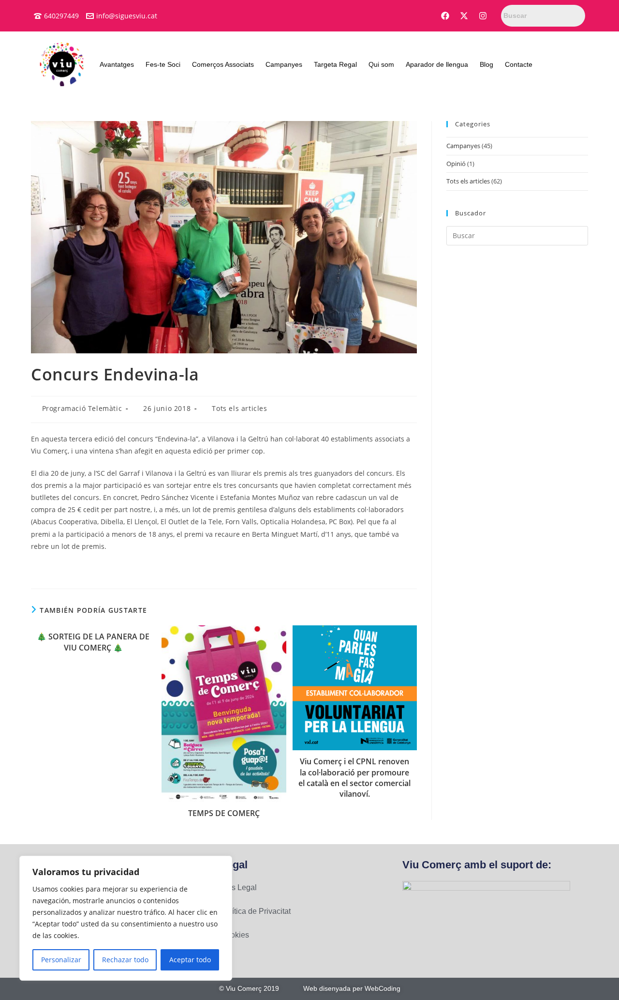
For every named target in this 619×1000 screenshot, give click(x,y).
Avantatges (117, 64)
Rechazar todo (125, 959)
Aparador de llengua (437, 64)
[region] (125, 918)
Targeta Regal (335, 64)
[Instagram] (483, 16)
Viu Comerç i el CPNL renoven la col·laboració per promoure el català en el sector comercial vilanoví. (354, 777)
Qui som (381, 64)
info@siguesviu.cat (126, 15)
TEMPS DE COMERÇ (224, 813)
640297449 (61, 15)
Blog (486, 64)
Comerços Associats (223, 64)
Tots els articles (239, 408)
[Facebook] (445, 16)
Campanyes (283, 64)
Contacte (518, 64)
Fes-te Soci (163, 64)
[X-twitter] (464, 16)
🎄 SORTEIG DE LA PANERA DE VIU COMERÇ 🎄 (93, 641)
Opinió (456, 163)
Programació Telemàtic (82, 408)
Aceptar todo (190, 959)
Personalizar (61, 959)
